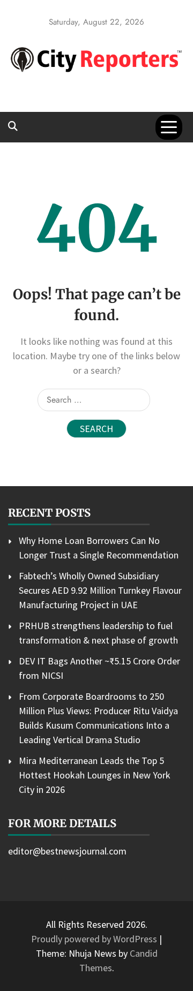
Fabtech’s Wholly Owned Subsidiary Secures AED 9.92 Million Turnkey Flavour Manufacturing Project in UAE (100, 590)
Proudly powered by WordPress (95, 939)
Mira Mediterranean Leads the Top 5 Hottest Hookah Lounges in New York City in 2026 (94, 775)
